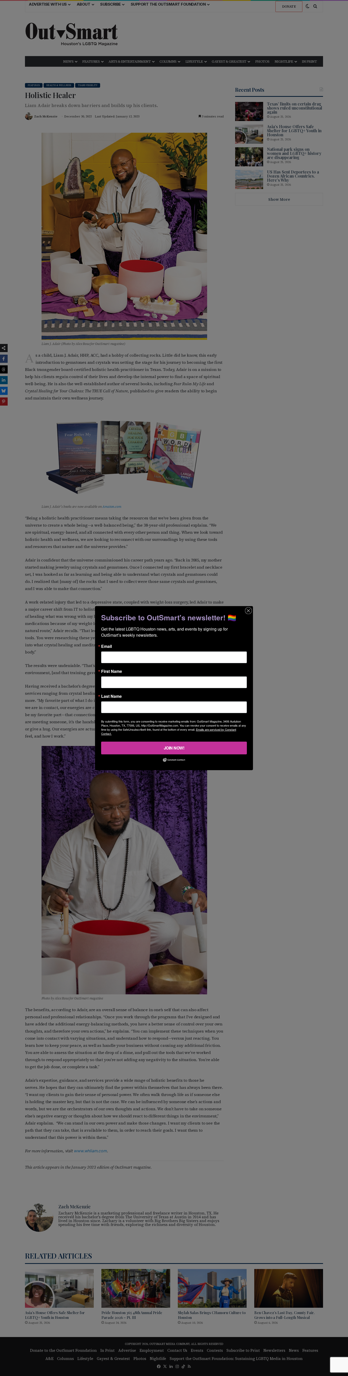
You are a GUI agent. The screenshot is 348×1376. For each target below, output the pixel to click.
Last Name (111, 696)
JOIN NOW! (174, 748)
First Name (111, 671)
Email (106, 646)
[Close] (248, 610)
